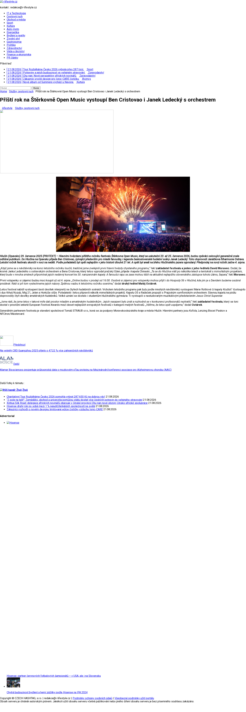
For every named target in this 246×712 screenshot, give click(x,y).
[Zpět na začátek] (1, 707)
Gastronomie (14, 41)
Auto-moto (13, 29)
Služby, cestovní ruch (27, 108)
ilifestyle (7, 108)
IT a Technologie (16, 13)
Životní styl (13, 38)
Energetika (13, 32)
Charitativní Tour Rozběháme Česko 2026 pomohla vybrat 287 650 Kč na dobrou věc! (56, 396)
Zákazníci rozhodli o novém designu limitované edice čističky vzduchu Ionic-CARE (55, 409)
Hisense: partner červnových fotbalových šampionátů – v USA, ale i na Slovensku (54, 675)
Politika (11, 45)
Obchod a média (16, 19)
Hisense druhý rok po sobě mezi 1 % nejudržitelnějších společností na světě (51, 406)
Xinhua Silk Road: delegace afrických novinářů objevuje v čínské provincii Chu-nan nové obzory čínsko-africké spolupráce (77, 403)
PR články (12, 57)
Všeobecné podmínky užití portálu (134, 698)
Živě (25, 390)
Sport (10, 22)
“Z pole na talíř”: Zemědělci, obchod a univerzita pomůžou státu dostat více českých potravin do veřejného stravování (74, 399)
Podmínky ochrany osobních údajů (92, 698)
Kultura (11, 26)
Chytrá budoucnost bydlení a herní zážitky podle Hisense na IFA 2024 (47, 692)
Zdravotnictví (14, 48)
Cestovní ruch (15, 16)
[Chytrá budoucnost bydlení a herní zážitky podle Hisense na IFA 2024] (13, 686)
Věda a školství (15, 51)
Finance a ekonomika (19, 54)
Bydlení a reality (16, 35)
